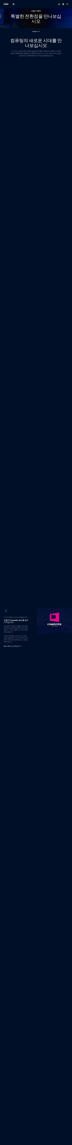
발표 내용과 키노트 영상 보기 (12, 646)
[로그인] (59, 4)
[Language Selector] (63, 4)
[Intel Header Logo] (6, 4)
